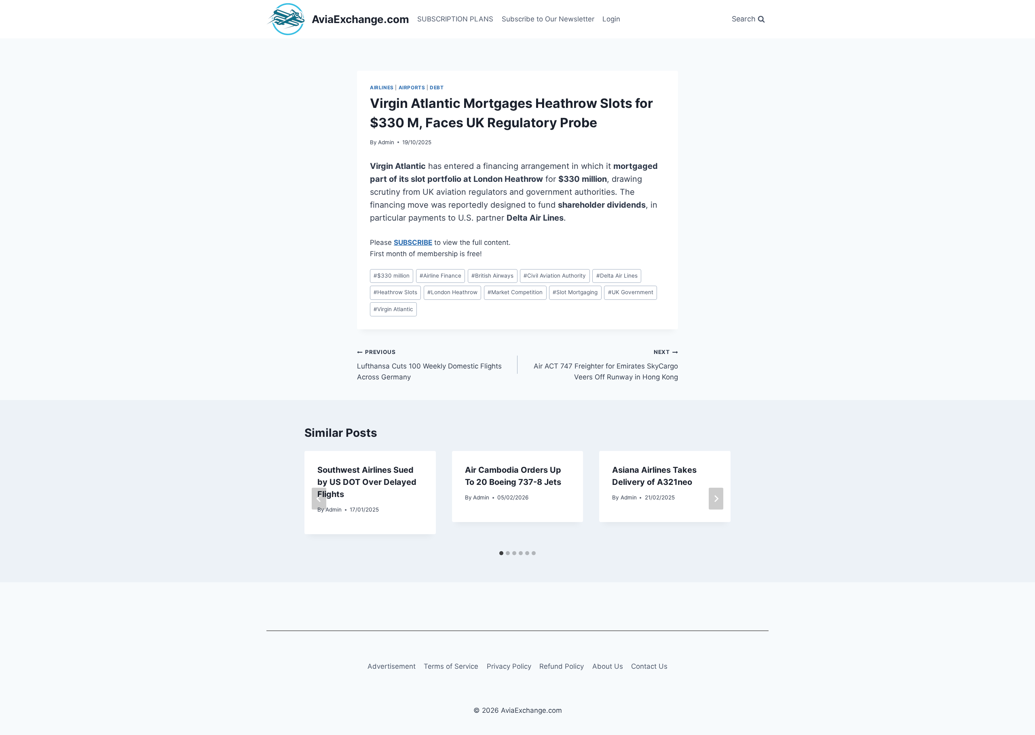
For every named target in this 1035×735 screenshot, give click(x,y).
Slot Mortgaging (575, 292)
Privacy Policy (509, 666)
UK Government (630, 292)
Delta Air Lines (617, 275)
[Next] (716, 499)
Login (611, 19)
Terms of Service (451, 666)
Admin (386, 142)
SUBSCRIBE (413, 242)
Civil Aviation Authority (555, 275)
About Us (607, 666)
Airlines (382, 87)
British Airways (492, 275)
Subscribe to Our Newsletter (548, 19)
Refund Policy (561, 666)
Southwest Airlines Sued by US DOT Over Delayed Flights (366, 482)
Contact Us (649, 666)
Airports (412, 87)
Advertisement (392, 666)
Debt (437, 87)
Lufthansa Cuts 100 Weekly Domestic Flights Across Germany (429, 365)
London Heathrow (452, 292)
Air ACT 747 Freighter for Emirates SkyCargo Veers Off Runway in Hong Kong (606, 365)
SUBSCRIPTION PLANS (455, 19)
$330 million (392, 275)
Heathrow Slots (395, 292)
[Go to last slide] (319, 499)
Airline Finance (440, 275)
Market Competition (515, 292)
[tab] (501, 553)
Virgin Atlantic (393, 309)
